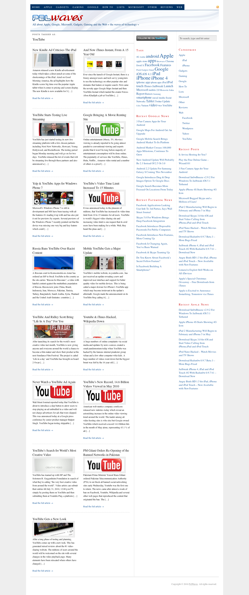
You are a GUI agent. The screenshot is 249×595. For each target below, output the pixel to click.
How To (108, 7)
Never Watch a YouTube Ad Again (53, 382)
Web (179, 7)
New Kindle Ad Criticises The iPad (54, 50)
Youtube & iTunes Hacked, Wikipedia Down (100, 319)
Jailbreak (157, 86)
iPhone (143, 77)
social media (158, 97)
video (153, 104)
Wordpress (187, 128)
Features (165, 65)
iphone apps (156, 82)
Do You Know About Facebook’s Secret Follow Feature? (153, 259)
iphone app (143, 82)
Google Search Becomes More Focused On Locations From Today (154, 187)
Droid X (140, 65)
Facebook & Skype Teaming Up (153, 252)
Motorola (164, 89)
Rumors (149, 93)
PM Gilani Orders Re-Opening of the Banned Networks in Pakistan (106, 452)
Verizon (144, 105)
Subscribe (208, 6)
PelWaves (193, 583)
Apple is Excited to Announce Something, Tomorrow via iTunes (196, 292)
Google (93, 7)
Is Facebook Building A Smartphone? (148, 268)
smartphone (144, 97)
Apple (48, 7)
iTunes (148, 86)
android (152, 56)
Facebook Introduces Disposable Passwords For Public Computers (153, 227)
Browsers (161, 61)
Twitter (158, 101)
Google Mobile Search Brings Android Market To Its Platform (152, 140)
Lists (121, 7)
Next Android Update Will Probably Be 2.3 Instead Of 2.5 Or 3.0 (155, 161)
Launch (168, 86)
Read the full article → (42, 98)
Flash (138, 70)
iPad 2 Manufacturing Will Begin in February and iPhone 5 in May (198, 208)
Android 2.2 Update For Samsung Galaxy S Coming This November (154, 170)
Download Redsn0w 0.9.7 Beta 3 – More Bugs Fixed (197, 238)
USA (138, 105)
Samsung (157, 94)
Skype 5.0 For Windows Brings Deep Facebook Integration (152, 219)
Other (152, 7)
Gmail (151, 70)
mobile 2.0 (154, 90)
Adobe (142, 57)
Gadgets (62, 7)
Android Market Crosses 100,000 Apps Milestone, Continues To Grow (153, 151)
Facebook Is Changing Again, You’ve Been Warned (152, 245)
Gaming (78, 7)
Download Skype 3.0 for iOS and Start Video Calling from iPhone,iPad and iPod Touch (196, 219)
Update (166, 101)
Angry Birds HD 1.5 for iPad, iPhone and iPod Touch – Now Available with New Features (198, 261)
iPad (156, 73)
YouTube (167, 105)
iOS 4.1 (147, 74)
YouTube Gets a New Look (49, 519)
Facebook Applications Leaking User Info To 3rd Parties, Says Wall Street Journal (154, 208)
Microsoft (136, 7)
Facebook (152, 64)
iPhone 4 (159, 78)
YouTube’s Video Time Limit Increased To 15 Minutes (101, 185)
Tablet (150, 101)
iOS (139, 73)
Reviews (167, 7)
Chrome (170, 61)
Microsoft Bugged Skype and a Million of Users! (195, 199)
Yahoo (185, 133)
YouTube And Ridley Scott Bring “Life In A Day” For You (53, 319)
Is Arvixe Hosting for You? (193, 154)
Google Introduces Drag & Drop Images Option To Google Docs (153, 178)
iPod (164, 82)
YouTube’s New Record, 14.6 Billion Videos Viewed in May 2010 (106, 384)
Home (36, 7)
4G (137, 56)
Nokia (171, 90)
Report (140, 93)
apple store (141, 61)
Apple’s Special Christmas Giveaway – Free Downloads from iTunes (196, 282)
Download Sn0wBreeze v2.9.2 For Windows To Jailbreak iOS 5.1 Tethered (197, 180)
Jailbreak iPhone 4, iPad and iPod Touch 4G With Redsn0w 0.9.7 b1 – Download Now (197, 249)
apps (152, 60)
